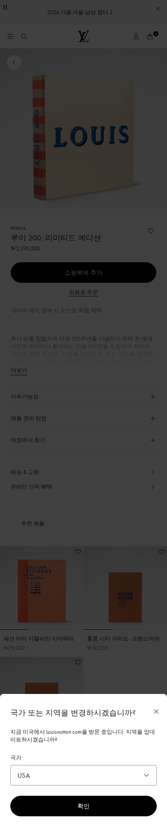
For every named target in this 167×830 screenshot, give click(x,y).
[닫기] (156, 711)
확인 (83, 806)
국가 (15, 757)
